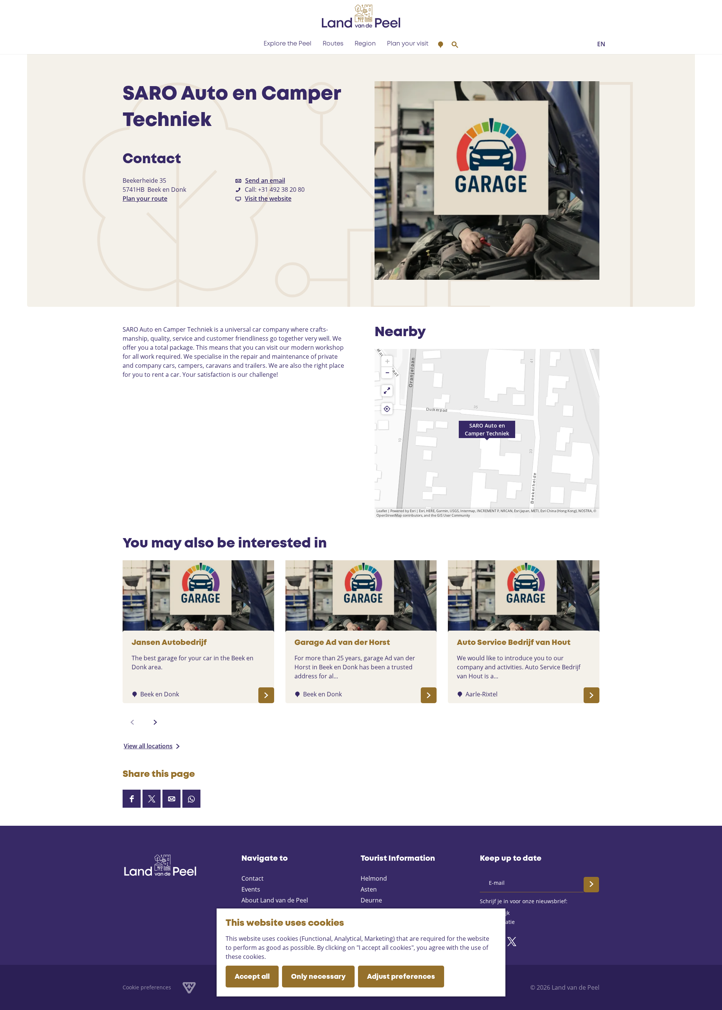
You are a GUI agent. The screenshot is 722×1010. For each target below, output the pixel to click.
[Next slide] (155, 722)
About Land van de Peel (274, 900)
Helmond (374, 878)
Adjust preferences (401, 977)
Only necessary (318, 977)
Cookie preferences (147, 987)
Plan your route (145, 198)
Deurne (371, 900)
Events (250, 889)
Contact (252, 878)
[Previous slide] (132, 722)
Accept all (252, 977)
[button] (486, 433)
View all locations (148, 746)
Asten (369, 889)
